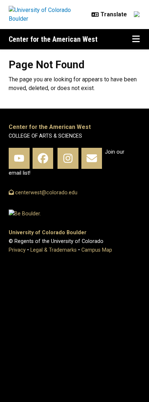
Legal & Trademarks (53, 250)
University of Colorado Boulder (47, 233)
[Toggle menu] (136, 39)
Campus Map (96, 250)
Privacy (17, 250)
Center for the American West (53, 39)
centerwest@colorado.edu (45, 193)
